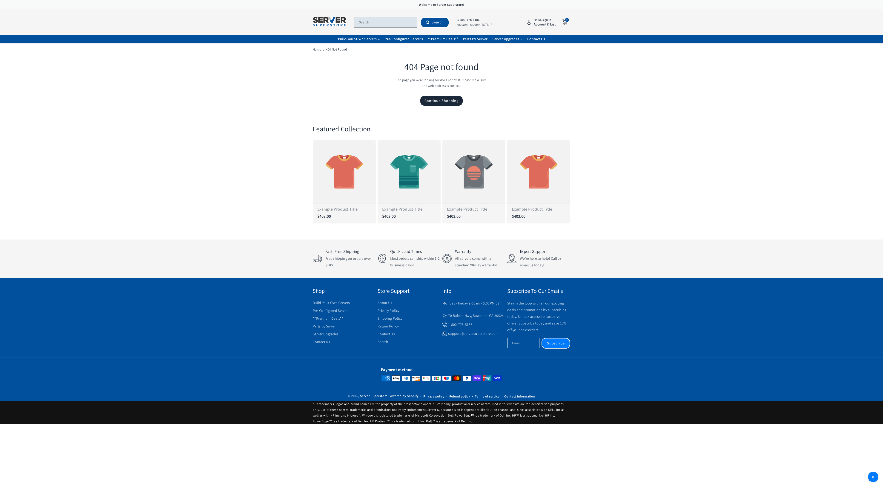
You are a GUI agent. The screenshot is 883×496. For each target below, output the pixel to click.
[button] (359, 39)
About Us (385, 302)
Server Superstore (373, 396)
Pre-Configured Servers (331, 310)
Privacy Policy (388, 310)
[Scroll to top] (873, 477)
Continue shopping (441, 100)
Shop (319, 290)
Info (446, 290)
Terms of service (487, 396)
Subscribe (556, 343)
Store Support (394, 290)
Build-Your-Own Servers (331, 302)
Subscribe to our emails (535, 290)
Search (438, 22)
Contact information (519, 396)
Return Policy (388, 326)
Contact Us (321, 341)
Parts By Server (324, 326)
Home (317, 49)
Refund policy (459, 396)
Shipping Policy (390, 318)
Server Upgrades (326, 334)
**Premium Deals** (328, 318)
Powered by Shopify (403, 396)
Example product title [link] (337, 209)
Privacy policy (433, 396)
